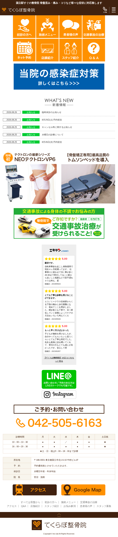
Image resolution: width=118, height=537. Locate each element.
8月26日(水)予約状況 (52, 142)
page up (59, 515)
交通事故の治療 (88, 502)
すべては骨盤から (30, 502)
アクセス (12, 506)
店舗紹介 (35, 506)
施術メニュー (68, 502)
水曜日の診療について (52, 134)
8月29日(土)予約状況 (52, 119)
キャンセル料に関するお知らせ (57, 127)
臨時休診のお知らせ (51, 112)
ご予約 (104, 10)
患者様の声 (86, 506)
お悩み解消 (69, 506)
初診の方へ (51, 502)
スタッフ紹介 (51, 506)
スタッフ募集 (104, 506)
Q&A (23, 506)
